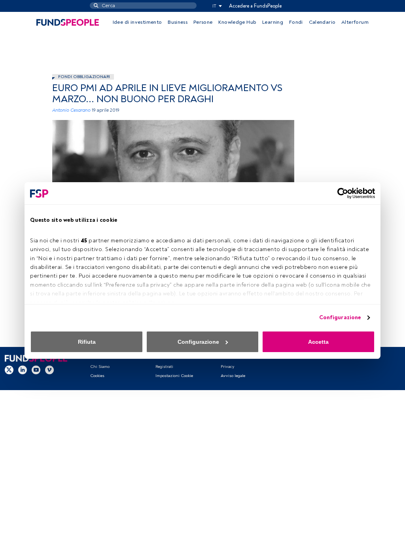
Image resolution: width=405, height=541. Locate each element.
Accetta (318, 342)
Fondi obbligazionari (84, 76)
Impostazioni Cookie (174, 375)
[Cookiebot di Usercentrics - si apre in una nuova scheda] (340, 193)
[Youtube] (36, 369)
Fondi (296, 22)
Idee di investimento (137, 22)
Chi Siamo (100, 366)
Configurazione (340, 317)
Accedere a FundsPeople (255, 6)
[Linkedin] (22, 369)
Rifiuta (87, 342)
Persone (203, 22)
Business (177, 22)
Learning (272, 22)
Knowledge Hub (237, 22)
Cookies (97, 375)
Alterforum (355, 22)
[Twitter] (9, 369)
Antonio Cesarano (71, 110)
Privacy (227, 366)
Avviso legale (233, 375)
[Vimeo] (49, 369)
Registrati (164, 366)
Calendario (322, 22)
